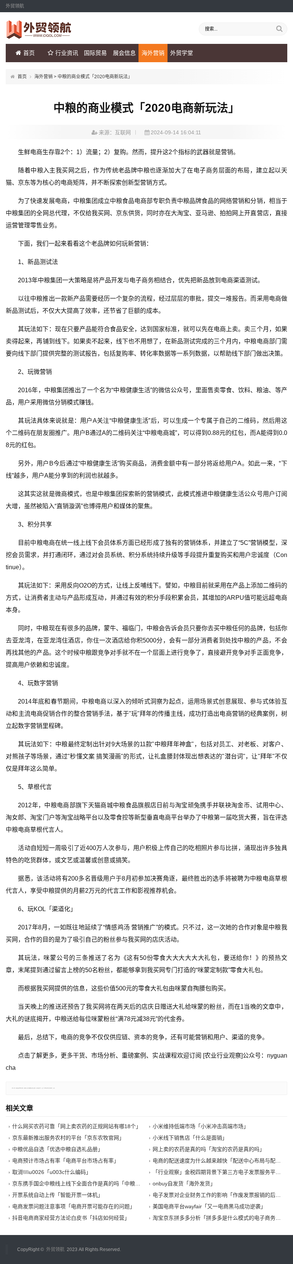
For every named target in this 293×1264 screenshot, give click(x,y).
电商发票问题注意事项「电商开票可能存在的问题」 (73, 1206)
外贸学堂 (181, 53)
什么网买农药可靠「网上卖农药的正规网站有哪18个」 (76, 1126)
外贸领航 (55, 1249)
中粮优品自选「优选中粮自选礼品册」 (57, 1149)
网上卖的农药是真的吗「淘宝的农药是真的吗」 (209, 1149)
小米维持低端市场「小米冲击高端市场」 (201, 1126)
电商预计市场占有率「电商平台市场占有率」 (65, 1161)
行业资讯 (66, 53)
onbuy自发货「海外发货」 (184, 1183)
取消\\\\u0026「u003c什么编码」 (51, 1172)
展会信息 (124, 53)
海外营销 (153, 53)
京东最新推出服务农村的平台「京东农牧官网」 (68, 1138)
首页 (29, 53)
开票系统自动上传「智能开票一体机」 (57, 1195)
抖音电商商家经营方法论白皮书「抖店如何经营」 (71, 1218)
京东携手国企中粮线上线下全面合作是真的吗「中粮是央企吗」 (87, 1183)
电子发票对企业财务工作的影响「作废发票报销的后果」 (219, 1195)
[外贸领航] (39, 37)
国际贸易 (95, 53)
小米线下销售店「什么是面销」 (190, 1138)
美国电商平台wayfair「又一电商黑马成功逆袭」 (209, 1206)
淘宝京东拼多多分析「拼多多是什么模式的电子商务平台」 (222, 1218)
